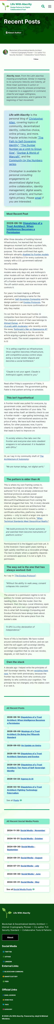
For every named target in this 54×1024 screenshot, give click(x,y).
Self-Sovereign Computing (27, 299)
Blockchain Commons (13, 972)
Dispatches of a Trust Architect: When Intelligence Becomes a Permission (24, 228)
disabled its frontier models (35, 254)
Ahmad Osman (11, 323)
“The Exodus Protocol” (25, 575)
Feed (7, 981)
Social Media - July (30, 866)
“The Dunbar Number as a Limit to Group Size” (25, 149)
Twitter (8, 952)
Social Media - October (31, 838)
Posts (16, 800)
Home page (8, 1000)
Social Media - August (31, 857)
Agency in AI (27, 779)
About (10, 937)
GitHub (8, 957)
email (38, 197)
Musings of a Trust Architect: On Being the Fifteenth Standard (23, 734)
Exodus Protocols (31, 302)
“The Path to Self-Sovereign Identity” (26, 141)
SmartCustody (11, 976)
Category (8, 1009)
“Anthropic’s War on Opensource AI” (30, 329)
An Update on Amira (31, 745)
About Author (14, 32)
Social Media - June (31, 874)
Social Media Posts (22, 889)
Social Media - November (32, 830)
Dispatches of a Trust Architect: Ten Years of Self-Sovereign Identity (26, 767)
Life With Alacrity (21, 913)
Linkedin (8, 962)
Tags (6, 1004)
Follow (36, 59)
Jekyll (37, 1016)
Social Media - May (30, 882)
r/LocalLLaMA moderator (16, 326)
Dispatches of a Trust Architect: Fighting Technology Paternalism (24, 790)
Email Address (10, 995)
